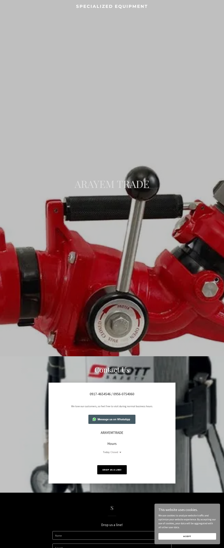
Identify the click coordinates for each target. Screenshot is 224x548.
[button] (119, 452)
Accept (187, 536)
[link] (112, 7)
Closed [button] (114, 452)
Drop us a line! (112, 469)
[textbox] (111, 535)
